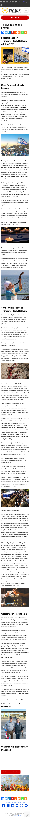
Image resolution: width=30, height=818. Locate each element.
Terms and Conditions (10, 802)
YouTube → (6, 772)
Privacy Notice (22, 802)
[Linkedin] (9, 32)
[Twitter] (6, 32)
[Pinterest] (12, 32)
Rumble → (16, 772)
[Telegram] (16, 2)
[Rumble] (1, 5)
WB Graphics (17, 815)
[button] (26, 10)
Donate (16, 17)
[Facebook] (2, 32)
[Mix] (19, 32)
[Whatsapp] (22, 32)
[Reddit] (15, 32)
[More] (25, 32)
